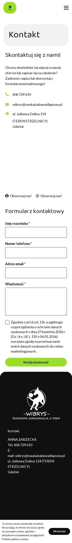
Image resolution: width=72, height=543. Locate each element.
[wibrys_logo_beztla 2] (9, 8)
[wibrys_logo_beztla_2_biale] (36, 403)
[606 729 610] (8, 94)
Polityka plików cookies (15, 539)
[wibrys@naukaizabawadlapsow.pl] (8, 104)
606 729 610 (23, 445)
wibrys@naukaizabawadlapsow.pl (40, 455)
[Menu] (66, 8)
